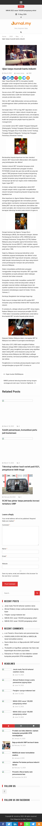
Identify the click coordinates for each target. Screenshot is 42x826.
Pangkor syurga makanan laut (14, 615)
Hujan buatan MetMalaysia (14, 374)
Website (5, 564)
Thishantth (8, 648)
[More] (28, 78)
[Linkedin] (12, 78)
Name (4, 549)
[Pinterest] (16, 78)
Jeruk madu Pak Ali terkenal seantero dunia (19, 606)
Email (4, 556)
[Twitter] (8, 78)
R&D (30, 73)
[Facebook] (21, 17)
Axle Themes (27, 819)
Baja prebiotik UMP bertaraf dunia (25, 742)
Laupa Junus (20, 73)
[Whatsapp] (20, 78)
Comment (6, 525)
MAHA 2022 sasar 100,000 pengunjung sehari (20, 618)
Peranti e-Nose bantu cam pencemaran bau (23, 633)
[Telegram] (24, 78)
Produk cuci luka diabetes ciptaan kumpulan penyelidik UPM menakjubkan (25, 733)
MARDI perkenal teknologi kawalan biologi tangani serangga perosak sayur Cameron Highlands (20, 382)
